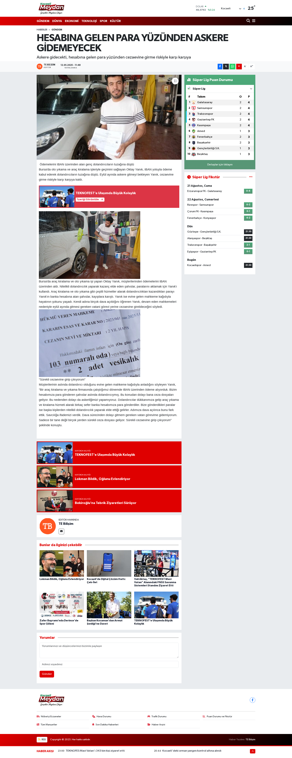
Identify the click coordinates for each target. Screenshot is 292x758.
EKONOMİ (72, 21)
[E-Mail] (61, 531)
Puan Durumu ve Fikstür (219, 716)
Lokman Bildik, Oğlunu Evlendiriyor (62, 579)
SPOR (103, 21)
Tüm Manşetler (49, 724)
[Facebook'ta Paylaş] (220, 66)
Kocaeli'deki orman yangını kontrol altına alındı (191, 750)
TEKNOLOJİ (89, 21)
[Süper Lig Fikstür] (250, 177)
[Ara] (249, 21)
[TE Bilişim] (48, 526)
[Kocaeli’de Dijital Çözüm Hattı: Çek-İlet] (109, 563)
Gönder (47, 674)
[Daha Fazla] (239, 66)
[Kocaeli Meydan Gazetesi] (52, 8)
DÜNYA (57, 21)
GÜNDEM (43, 21)
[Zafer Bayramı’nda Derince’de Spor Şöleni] (62, 604)
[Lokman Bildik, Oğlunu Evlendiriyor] (62, 563)
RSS (43, 739)
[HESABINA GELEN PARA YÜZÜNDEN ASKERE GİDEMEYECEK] (109, 117)
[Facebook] (252, 700)
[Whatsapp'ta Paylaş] (232, 66)
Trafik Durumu (158, 716)
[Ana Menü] (253, 21)
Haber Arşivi (158, 724)
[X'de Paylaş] (226, 66)
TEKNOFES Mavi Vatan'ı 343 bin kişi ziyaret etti (95, 750)
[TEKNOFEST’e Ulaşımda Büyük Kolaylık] (156, 604)
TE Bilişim (66, 523)
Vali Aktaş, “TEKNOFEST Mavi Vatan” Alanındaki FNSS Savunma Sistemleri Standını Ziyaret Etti (155, 582)
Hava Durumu (104, 716)
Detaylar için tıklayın (220, 164)
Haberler (42, 30)
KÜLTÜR (115, 21)
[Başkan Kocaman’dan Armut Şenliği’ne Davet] (109, 604)
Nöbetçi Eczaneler (51, 716)
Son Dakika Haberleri (107, 724)
